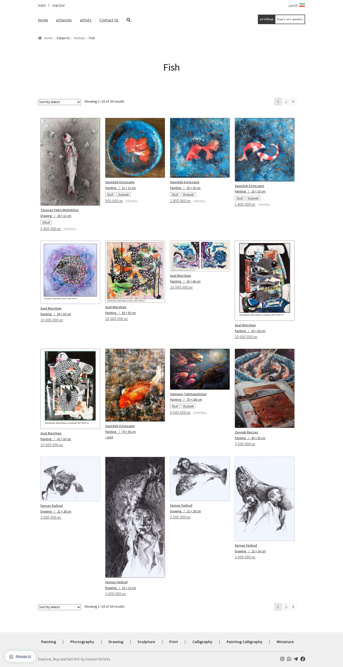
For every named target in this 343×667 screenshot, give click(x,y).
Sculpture (146, 642)
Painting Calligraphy (244, 642)
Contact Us (109, 20)
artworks (64, 20)
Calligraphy (202, 642)
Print (173, 642)
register (58, 5)
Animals (79, 38)
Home (48, 38)
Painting (48, 642)
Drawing (115, 642)
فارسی (293, 5)
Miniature (285, 642)
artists (85, 20)
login (42, 5)
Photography (82, 642)
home (43, 20)
